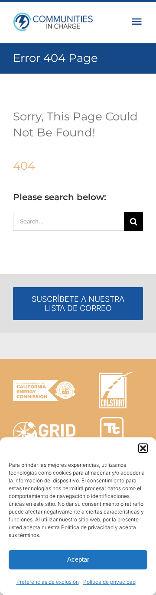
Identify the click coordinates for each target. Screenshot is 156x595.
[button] (143, 448)
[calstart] (116, 375)
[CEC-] (44, 383)
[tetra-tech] (112, 420)
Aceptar (78, 559)
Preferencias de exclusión (47, 582)
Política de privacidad (109, 582)
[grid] (44, 425)
